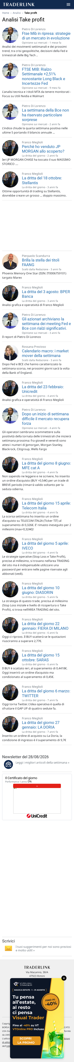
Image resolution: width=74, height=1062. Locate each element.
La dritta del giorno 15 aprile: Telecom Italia (46, 505)
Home (5, 12)
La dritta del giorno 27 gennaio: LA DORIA (40, 724)
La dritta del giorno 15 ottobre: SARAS (40, 657)
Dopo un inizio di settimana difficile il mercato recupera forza (45, 419)
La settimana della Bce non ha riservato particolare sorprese (45, 115)
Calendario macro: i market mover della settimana (45, 353)
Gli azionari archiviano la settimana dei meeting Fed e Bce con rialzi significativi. (46, 324)
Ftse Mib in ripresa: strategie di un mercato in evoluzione (46, 35)
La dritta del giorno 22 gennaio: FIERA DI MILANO (45, 626)
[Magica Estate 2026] (37, 1018)
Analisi (17, 12)
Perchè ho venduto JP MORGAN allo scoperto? (43, 148)
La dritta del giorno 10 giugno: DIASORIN (40, 590)
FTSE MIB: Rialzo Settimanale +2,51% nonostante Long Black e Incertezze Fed (43, 76)
